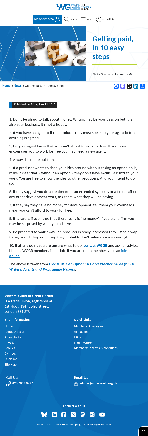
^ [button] (143, 431)
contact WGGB (95, 246)
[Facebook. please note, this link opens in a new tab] (64, 415)
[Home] (74, 7)
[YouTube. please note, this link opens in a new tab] (103, 415)
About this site (14, 331)
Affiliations (81, 331)
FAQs (77, 337)
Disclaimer (11, 359)
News (18, 86)
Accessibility (13, 337)
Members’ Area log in (88, 326)
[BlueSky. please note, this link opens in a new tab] (45, 415)
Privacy (9, 342)
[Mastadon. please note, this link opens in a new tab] (83, 415)
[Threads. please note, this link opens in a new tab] (74, 415)
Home (6, 86)
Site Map (11, 364)
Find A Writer (83, 342)
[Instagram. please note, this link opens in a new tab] (93, 415)
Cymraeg (10, 353)
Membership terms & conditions (96, 348)
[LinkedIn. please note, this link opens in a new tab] (55, 415)
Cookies (10, 348)
